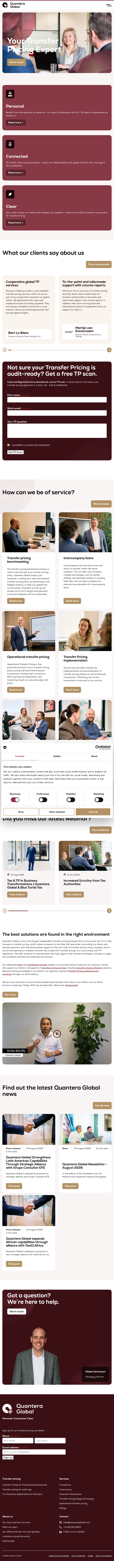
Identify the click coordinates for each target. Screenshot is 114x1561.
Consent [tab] (19, 756)
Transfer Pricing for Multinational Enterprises (24, 1484)
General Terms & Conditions (59, 1556)
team (20, 964)
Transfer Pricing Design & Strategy (76, 1498)
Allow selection (57, 811)
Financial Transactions (70, 1494)
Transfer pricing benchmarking (19, 559)
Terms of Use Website (104, 1556)
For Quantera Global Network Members (22, 1494)
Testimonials (8, 1541)
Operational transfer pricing (28, 657)
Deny (21, 811)
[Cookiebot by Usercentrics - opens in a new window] (98, 747)
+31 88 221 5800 (72, 1527)
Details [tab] (57, 756)
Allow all (93, 811)
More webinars (100, 830)
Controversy (65, 1489)
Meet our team (9, 1527)
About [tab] (94, 756)
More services (101, 503)
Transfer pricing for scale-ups (17, 1489)
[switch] (43, 799)
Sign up (8, 1457)
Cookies (90, 1556)
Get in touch (17, 62)
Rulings (62, 1508)
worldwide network (37, 964)
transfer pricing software (89, 968)
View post (14, 1186)
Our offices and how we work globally (21, 1531)
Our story (10, 994)
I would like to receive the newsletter (30, 445)
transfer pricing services (53, 968)
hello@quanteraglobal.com (77, 1522)
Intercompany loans (79, 558)
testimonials (71, 985)
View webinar (17, 894)
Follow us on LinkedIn (74, 1531)
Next (109, 350)
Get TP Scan (15, 452)
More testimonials (98, 264)
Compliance (65, 1484)
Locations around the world (16, 1536)
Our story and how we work (16, 1522)
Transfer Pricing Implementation (75, 658)
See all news (102, 1105)
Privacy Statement (78, 1556)
